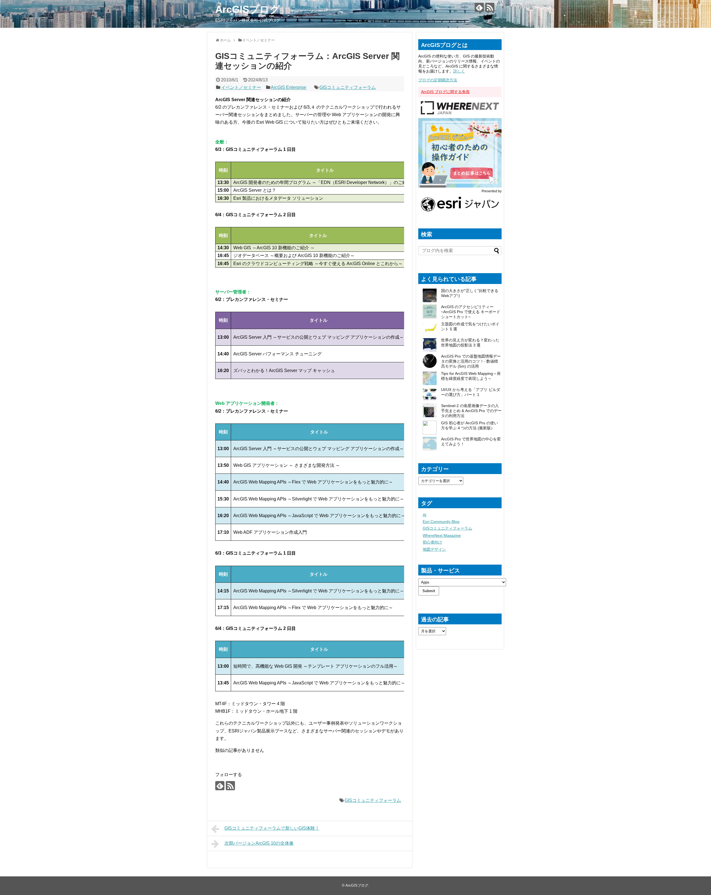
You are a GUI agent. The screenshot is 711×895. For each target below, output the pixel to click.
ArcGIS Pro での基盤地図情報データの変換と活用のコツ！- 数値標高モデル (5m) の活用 (471, 361)
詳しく (459, 71)
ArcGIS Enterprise (288, 87)
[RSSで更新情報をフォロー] (489, 7)
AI (424, 515)
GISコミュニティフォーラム (347, 87)
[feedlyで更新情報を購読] (479, 7)
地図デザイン (434, 549)
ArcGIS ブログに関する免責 (445, 91)
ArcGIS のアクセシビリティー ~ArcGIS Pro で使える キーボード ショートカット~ (470, 312)
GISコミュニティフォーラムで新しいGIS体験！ (271, 828)
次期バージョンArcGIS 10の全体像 (259, 843)
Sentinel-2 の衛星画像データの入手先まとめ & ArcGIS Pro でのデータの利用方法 (471, 410)
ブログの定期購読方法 (437, 80)
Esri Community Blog (441, 521)
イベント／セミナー (241, 87)
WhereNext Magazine (442, 535)
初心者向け (432, 542)
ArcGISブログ (247, 9)
